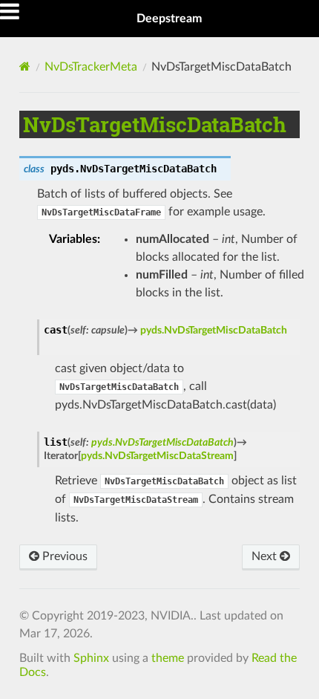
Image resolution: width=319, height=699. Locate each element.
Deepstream (169, 19)
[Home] (24, 66)
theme (167, 658)
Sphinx (91, 658)
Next (265, 556)
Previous (63, 556)
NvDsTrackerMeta (91, 67)
